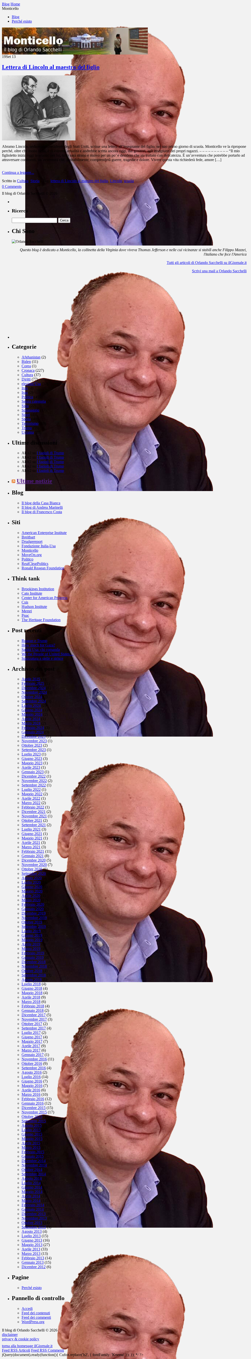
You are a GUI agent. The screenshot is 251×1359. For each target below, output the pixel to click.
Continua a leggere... (18, 172)
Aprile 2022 (31, 798)
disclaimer (10, 1334)
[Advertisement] (48, 308)
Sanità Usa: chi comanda (41, 649)
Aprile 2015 (31, 1143)
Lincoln (116, 181)
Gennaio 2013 (33, 1262)
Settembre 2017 (34, 1028)
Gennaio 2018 (33, 1010)
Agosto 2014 (32, 1178)
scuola (129, 181)
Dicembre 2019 (34, 913)
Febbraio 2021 (33, 851)
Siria (25, 406)
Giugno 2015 (32, 1134)
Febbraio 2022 (33, 807)
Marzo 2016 (31, 1094)
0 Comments (12, 186)
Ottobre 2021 (32, 820)
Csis (25, 602)
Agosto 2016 (32, 1072)
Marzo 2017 (31, 1050)
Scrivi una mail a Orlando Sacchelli (219, 271)
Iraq (25, 392)
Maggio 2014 (32, 1192)
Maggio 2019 (32, 940)
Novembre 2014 (34, 1165)
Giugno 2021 (32, 834)
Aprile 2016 (31, 1090)
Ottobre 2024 (32, 697)
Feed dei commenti (36, 1317)
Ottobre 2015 (32, 1116)
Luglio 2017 (31, 1032)
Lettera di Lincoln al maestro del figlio (51, 67)
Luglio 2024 (31, 705)
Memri (27, 611)
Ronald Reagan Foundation (43, 568)
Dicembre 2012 (34, 1267)
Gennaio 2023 (33, 772)
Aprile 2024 (31, 719)
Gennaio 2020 (33, 909)
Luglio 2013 (31, 1236)
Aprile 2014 (31, 1196)
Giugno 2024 (32, 710)
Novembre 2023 (34, 741)
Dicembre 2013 (34, 1214)
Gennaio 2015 (33, 1156)
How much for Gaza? (38, 645)
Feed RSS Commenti (47, 1350)
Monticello (30, 550)
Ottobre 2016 (32, 1063)
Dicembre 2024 (34, 688)
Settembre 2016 (34, 1068)
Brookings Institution (38, 589)
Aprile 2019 (31, 944)
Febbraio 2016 (33, 1099)
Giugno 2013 (32, 1240)
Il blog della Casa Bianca (41, 503)
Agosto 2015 (32, 1125)
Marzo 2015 (31, 1147)
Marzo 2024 (31, 723)
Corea (26, 366)
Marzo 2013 (31, 1253)
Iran (25, 388)
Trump (27, 428)
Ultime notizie (34, 481)
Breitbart (28, 537)
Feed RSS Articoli (16, 1350)
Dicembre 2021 (34, 812)
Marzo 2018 (31, 1002)
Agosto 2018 (32, 979)
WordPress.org (33, 1322)
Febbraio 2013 (33, 1258)
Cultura (22, 181)
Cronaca (28, 370)
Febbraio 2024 (33, 728)
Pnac (25, 615)
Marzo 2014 (31, 1200)
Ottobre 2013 (32, 1223)
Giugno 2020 (32, 887)
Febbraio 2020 (33, 904)
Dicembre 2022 (34, 776)
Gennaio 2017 (33, 1055)
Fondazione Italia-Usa (39, 546)
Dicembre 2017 (34, 1015)
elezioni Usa (31, 384)
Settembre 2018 (34, 975)
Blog (15, 17)
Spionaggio (30, 410)
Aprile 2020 (31, 895)
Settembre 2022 (34, 785)
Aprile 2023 (31, 767)
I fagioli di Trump (50, 453)
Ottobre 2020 (32, 869)
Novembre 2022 (34, 781)
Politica (27, 397)
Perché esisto (22, 21)
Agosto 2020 (32, 878)
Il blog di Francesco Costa (42, 512)
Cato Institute (32, 593)
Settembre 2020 (34, 873)
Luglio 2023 (31, 754)
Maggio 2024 (32, 714)
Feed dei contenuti (36, 1313)
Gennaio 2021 (33, 856)
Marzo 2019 (31, 949)
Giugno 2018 (32, 988)
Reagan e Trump (34, 641)
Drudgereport (32, 541)
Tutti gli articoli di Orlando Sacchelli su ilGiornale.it (207, 263)
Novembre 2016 (34, 1059)
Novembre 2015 (34, 1112)
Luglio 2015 (31, 1130)
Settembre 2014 (34, 1174)
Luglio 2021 (31, 829)
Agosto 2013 (32, 1231)
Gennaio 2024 (33, 732)
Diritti (26, 379)
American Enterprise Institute (44, 533)
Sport (26, 414)
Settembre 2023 (34, 750)
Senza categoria (34, 401)
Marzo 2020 (31, 900)
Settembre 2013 (34, 1227)
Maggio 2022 (32, 794)
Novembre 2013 (34, 1218)
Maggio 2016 (32, 1086)
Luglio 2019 (31, 931)
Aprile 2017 (31, 1046)
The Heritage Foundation (41, 620)
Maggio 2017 (32, 1041)
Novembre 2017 (34, 1019)
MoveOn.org (32, 555)
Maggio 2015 (32, 1139)
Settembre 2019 (34, 926)
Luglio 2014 (31, 1183)
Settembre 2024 (34, 701)
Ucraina (28, 432)
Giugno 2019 (32, 935)
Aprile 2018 (31, 997)
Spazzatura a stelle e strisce (42, 658)
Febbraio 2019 (33, 953)
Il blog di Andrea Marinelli (42, 507)
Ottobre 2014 (32, 1169)
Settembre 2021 (34, 825)
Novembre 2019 (34, 918)
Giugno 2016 (32, 1081)
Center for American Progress (44, 598)
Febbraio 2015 (33, 1152)
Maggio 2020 (32, 891)
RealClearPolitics (35, 564)
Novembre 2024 (34, 692)
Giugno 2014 (32, 1187)
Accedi (27, 1308)
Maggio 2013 (32, 1245)
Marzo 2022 (31, 803)
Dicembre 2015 (34, 1108)
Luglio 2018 (31, 984)
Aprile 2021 (31, 842)
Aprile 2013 (31, 1249)
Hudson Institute (34, 606)
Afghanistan (31, 357)
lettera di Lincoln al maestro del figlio (79, 181)
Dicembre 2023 (34, 736)
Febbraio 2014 (33, 1205)
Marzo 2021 (31, 847)
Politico (27, 559)
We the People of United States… (48, 654)
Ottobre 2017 (32, 1024)
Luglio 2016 (31, 1077)
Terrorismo (30, 423)
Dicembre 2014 (34, 1161)
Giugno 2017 (32, 1037)
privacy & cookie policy (20, 1339)
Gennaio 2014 (33, 1209)
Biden (26, 361)
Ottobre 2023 (32, 745)
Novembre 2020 (34, 865)
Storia (34, 181)
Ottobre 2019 (32, 922)
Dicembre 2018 (34, 962)
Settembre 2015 (34, 1121)
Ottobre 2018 (32, 971)
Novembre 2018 (34, 966)
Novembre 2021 (34, 816)
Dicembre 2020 (34, 860)
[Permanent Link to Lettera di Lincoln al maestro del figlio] (38, 139)
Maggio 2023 (32, 763)
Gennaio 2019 (33, 957)
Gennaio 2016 (33, 1103)
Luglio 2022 (31, 789)
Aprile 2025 (31, 679)
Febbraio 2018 (33, 1006)
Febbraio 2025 (33, 683)
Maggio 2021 (32, 838)
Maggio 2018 (32, 993)
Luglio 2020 (31, 882)
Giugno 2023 (32, 758)
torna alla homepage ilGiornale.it (27, 1346)
